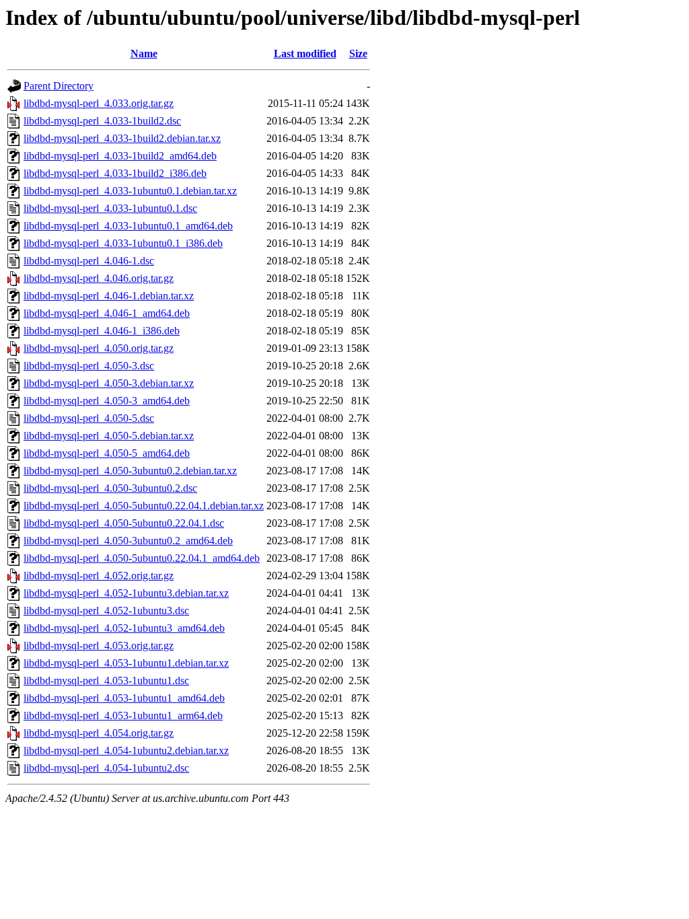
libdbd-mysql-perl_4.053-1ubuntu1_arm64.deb (123, 715)
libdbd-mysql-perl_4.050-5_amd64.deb (107, 453)
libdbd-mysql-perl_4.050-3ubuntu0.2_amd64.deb (128, 540)
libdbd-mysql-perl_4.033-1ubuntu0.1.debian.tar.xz (130, 190)
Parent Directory (59, 85)
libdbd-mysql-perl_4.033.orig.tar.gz (99, 103)
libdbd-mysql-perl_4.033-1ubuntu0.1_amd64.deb (128, 225)
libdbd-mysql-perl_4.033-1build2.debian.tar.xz (122, 138)
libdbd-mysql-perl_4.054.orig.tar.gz (99, 733)
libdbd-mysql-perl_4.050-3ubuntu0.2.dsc (110, 488)
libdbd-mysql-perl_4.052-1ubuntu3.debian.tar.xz (126, 593)
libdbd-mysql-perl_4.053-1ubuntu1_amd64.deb (124, 698)
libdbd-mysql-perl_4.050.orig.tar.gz (99, 348)
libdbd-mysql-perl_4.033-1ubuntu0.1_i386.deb (123, 243)
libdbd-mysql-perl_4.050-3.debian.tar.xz (109, 383)
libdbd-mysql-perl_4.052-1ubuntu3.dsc (106, 610)
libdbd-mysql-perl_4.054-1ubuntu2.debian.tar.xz (126, 750)
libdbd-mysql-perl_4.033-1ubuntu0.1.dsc (110, 208)
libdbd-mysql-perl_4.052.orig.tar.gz (99, 575)
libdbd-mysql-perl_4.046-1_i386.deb (102, 330)
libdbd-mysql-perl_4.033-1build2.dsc (102, 120)
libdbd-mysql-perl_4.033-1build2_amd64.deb (120, 155)
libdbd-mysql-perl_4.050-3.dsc (89, 365)
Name (144, 53)
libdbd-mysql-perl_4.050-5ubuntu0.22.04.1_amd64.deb (142, 558)
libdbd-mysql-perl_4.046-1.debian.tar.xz (109, 295)
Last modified (305, 53)
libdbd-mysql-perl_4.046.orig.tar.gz (99, 278)
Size (358, 53)
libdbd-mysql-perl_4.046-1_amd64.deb (107, 313)
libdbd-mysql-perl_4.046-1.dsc (89, 260)
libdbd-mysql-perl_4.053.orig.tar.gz (99, 645)
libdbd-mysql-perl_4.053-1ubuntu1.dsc (106, 680)
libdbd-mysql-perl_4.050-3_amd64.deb (107, 400)
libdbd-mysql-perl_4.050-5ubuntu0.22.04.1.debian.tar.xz (144, 505)
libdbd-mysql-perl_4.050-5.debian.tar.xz (109, 435)
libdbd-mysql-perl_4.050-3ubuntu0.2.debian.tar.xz (130, 470)
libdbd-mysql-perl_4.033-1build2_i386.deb (115, 173)
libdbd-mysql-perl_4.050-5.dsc (89, 418)
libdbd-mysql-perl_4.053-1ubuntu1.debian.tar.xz (126, 663)
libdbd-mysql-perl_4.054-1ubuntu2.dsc (106, 768)
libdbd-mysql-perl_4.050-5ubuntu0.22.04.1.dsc (124, 523)
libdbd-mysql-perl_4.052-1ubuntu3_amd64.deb (124, 628)
